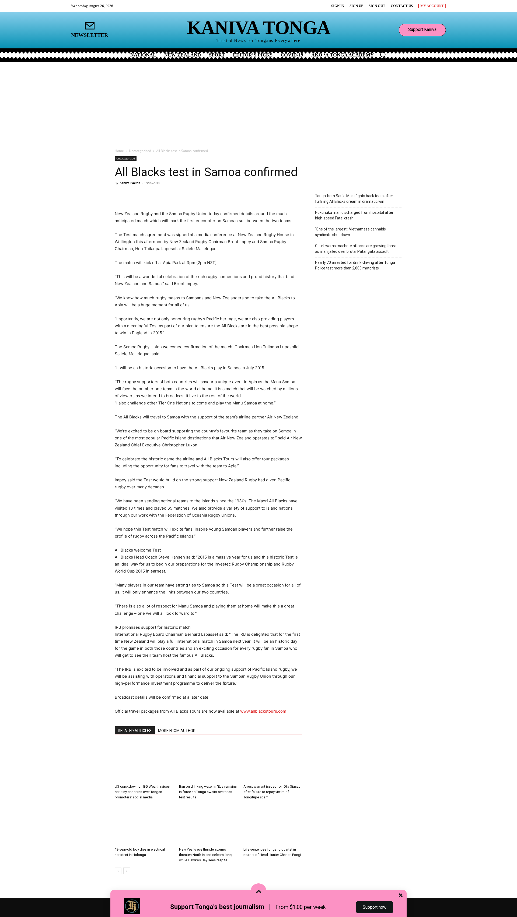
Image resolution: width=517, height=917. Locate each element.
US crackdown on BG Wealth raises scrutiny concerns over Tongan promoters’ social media (142, 791)
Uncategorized (140, 150)
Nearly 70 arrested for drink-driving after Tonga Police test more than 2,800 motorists (355, 265)
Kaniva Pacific (130, 183)
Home (119, 150)
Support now (374, 907)
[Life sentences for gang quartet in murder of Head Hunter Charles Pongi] (272, 825)
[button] (382, 54)
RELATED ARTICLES (135, 730)
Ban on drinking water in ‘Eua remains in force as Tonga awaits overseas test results (208, 791)
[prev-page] (118, 871)
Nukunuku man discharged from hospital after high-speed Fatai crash (354, 215)
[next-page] (126, 871)
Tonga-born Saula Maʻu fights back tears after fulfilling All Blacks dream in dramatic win (354, 199)
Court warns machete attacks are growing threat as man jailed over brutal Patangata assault (356, 249)
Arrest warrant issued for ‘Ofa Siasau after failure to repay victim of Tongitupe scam (272, 791)
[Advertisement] (258, 102)
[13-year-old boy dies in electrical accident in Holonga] (144, 825)
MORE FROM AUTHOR (176, 730)
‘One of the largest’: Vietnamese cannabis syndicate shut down (350, 232)
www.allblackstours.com (263, 711)
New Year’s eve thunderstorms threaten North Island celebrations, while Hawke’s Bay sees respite (205, 854)
